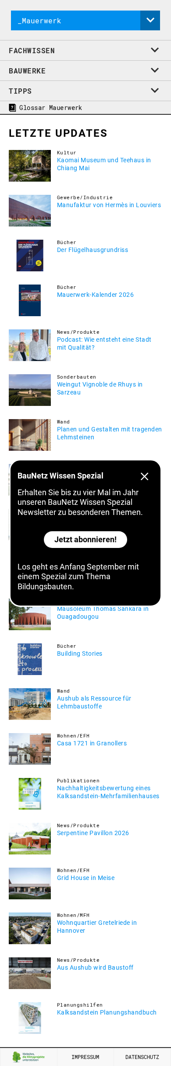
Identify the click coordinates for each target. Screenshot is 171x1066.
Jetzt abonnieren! (85, 539)
